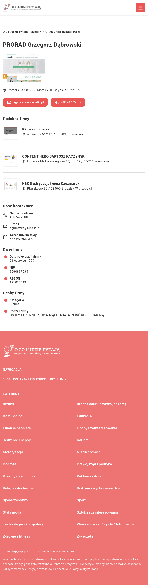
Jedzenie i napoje (17, 440)
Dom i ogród (13, 416)
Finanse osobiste (17, 428)
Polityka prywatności (30, 379)
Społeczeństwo (15, 500)
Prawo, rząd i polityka (94, 464)
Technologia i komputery (23, 524)
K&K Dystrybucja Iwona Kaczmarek (51, 184)
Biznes (14, 304)
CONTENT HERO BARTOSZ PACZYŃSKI (54, 156)
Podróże (10, 464)
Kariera (83, 440)
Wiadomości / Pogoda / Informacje (105, 524)
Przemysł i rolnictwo (19, 476)
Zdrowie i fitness (16, 536)
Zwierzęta (85, 536)
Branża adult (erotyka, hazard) (101, 404)
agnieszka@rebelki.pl (28, 102)
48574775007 (71, 102)
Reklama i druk (89, 476)
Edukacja (84, 416)
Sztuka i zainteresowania (97, 512)
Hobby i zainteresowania (97, 428)
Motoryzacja (13, 452)
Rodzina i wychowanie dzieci (100, 488)
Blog (6, 379)
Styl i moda (12, 512)
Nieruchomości (89, 452)
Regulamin (58, 379)
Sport (81, 500)
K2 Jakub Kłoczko (36, 129)
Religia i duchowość (19, 488)
